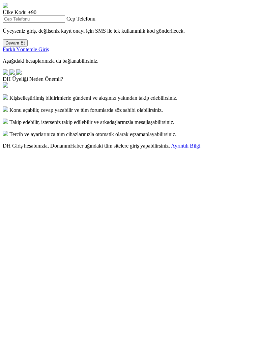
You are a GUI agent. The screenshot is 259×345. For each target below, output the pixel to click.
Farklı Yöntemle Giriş (26, 49)
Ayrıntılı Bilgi (185, 146)
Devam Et (15, 42)
